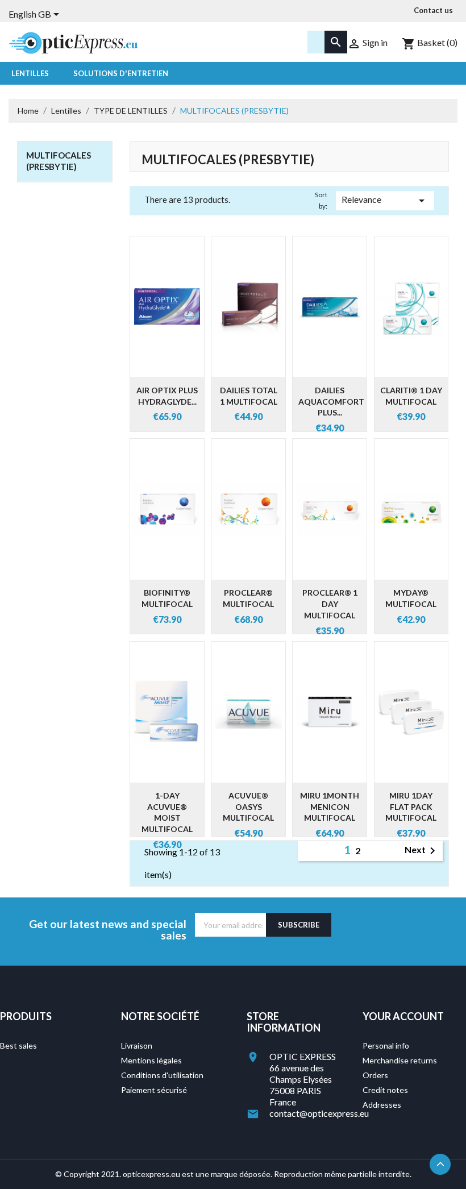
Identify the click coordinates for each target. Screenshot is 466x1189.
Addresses (382, 1104)
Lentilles (30, 73)
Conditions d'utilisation (162, 1075)
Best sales (18, 1045)
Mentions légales (151, 1060)
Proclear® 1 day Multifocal (329, 604)
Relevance (385, 200)
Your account (403, 1016)
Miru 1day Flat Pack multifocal (410, 807)
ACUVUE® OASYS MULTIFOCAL (248, 807)
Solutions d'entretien (120, 73)
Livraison (136, 1045)
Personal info (386, 1045)
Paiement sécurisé (154, 1090)
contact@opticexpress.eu (319, 1113)
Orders (375, 1075)
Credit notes (385, 1090)
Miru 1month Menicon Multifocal (329, 807)
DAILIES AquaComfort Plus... (331, 401)
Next (422, 851)
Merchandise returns (400, 1060)
